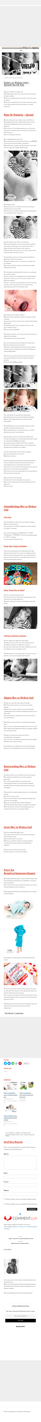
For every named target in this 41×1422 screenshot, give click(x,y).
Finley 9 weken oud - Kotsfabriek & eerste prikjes (10, 1117)
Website (6, 1190)
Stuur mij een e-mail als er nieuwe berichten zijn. (21, 1204)
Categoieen (24, 1132)
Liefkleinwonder (18, 77)
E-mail (6, 1182)
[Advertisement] (20, 26)
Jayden (25, 1134)
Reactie (6, 1154)
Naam (6, 1173)
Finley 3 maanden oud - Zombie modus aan (10, 1095)
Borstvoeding (11, 1134)
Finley (29, 1132)
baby (6, 1134)
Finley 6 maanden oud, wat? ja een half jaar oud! (26, 1095)
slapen (7, 1135)
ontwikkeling (31, 1134)
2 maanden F (18, 1132)
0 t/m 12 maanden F (10, 1132)
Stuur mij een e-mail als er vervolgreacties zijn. (21, 1199)
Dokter (18, 1134)
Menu (21, 50)
